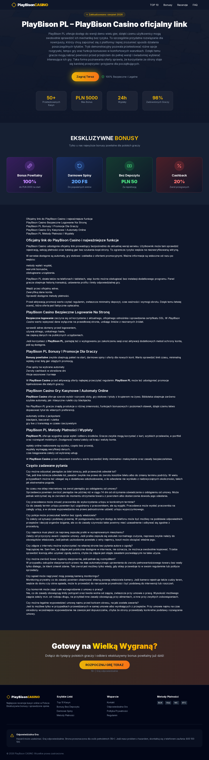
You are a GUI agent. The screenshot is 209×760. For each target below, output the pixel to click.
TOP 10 (154, 4)
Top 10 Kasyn (63, 702)
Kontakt (110, 702)
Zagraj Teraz (85, 76)
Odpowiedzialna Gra (117, 706)
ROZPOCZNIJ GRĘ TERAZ (105, 665)
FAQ (195, 4)
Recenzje (182, 4)
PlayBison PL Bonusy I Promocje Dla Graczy (52, 226)
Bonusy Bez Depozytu (68, 706)
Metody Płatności (65, 715)
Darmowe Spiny (65, 711)
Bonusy (167, 4)
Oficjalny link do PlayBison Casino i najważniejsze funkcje (59, 218)
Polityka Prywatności (117, 711)
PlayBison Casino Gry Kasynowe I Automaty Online (56, 229)
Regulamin (112, 715)
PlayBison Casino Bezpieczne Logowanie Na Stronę (56, 222)
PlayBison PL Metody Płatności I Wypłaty (50, 233)
